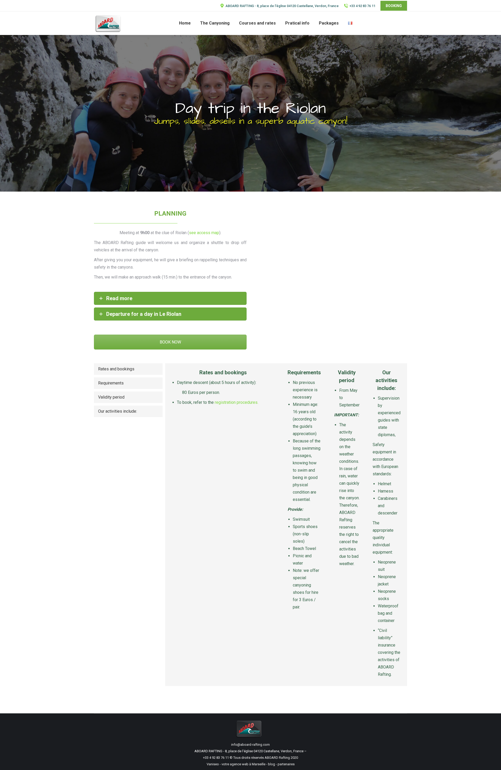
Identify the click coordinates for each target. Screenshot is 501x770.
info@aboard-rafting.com (250, 745)
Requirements (111, 383)
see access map (204, 232)
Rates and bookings (116, 368)
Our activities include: (117, 411)
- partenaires (285, 764)
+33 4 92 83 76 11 (362, 6)
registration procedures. (236, 402)
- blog (270, 764)
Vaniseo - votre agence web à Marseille (236, 764)
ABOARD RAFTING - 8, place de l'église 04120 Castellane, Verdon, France (282, 6)
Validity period (111, 397)
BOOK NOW (170, 342)
